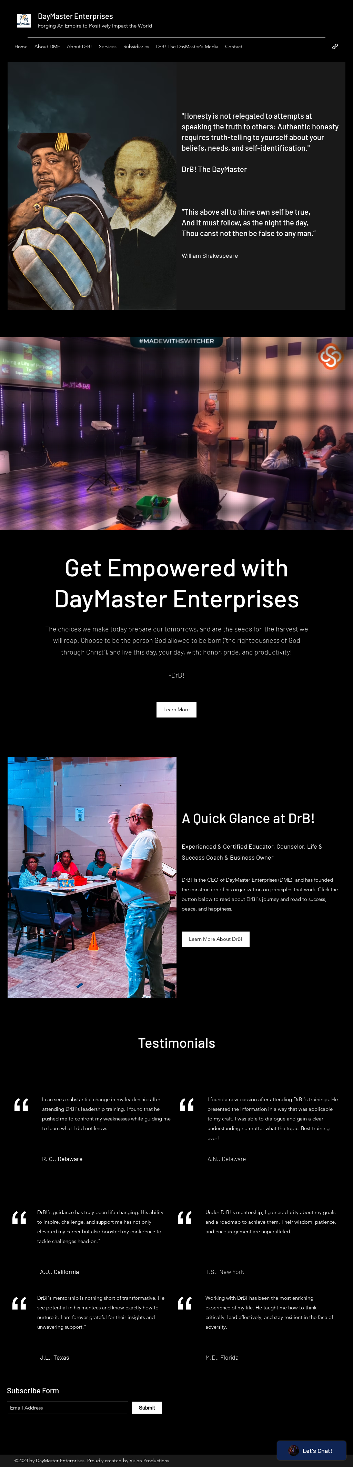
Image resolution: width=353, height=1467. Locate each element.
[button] (187, 46)
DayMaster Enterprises (75, 15)
